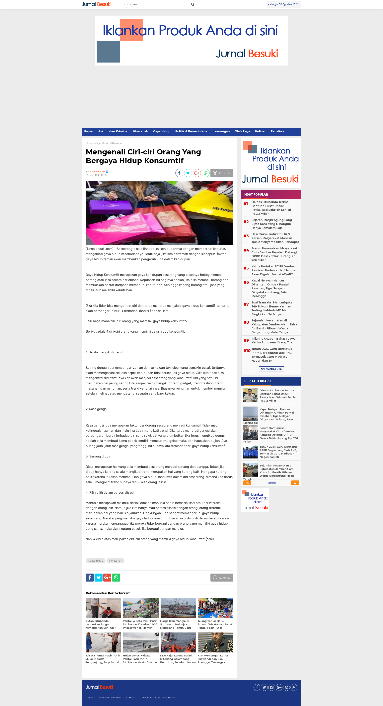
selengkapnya (271, 369)
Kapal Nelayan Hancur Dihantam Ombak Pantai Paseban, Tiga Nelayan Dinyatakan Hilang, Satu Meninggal (270, 288)
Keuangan (222, 131)
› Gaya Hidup (101, 143)
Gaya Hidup (161, 131)
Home (88, 131)
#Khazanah (115, 560)
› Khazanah (116, 143)
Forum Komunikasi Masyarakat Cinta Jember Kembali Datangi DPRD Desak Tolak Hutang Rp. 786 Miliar (274, 254)
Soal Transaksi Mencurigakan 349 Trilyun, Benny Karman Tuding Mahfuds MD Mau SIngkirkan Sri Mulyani (273, 308)
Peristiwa (277, 131)
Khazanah (140, 131)
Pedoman (103, 697)
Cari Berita (129, 697)
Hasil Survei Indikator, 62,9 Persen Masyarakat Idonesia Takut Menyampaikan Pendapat (275, 238)
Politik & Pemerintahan (192, 131)
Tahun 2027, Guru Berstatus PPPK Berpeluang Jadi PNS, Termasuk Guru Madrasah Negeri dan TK (272, 354)
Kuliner (260, 131)
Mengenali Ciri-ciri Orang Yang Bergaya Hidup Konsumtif (143, 156)
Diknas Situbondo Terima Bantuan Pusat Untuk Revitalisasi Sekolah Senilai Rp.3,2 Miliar (271, 208)
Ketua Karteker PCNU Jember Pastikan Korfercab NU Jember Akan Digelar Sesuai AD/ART (274, 270)
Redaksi (91, 697)
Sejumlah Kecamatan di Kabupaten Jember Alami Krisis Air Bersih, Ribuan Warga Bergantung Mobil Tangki (275, 326)
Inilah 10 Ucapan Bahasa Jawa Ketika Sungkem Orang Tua (274, 340)
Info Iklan (116, 697)
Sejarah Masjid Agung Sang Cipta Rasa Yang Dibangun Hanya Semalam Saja (272, 224)
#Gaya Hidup (95, 560)
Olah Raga (242, 131)
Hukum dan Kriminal (113, 131)
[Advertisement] (191, 97)
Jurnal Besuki (167, 697)
